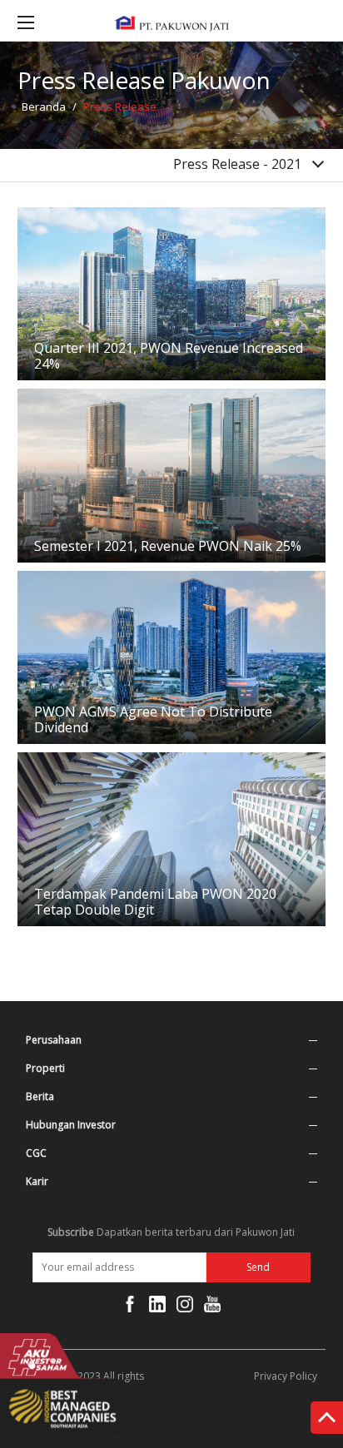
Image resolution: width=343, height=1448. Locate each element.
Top (327, 1420)
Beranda (44, 106)
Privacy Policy (285, 1376)
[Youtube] (212, 1307)
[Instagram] (184, 1307)
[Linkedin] (157, 1307)
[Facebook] (130, 1307)
